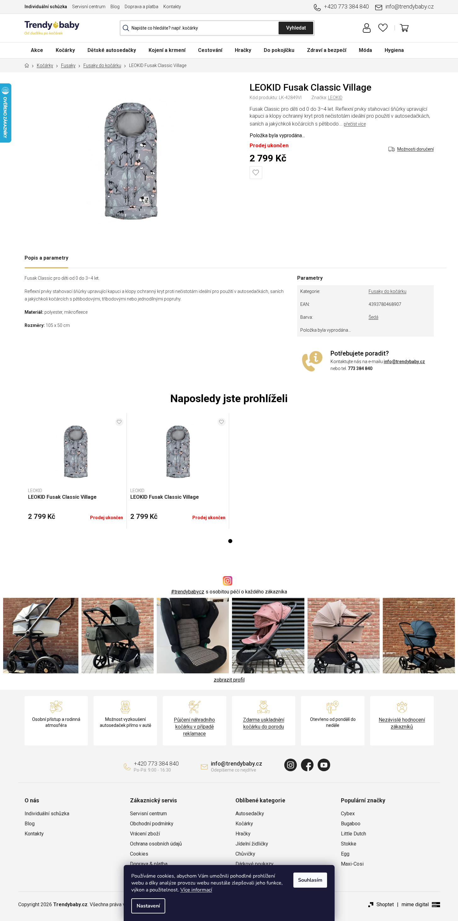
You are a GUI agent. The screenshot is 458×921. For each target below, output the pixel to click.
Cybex (348, 814)
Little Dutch (353, 834)
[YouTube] (324, 765)
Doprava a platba (141, 6)
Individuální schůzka (46, 6)
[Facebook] (307, 765)
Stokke (348, 844)
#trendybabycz (187, 592)
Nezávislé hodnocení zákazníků (402, 723)
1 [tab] (230, 541)
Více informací (196, 889)
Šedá (373, 317)
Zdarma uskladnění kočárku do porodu (263, 723)
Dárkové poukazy (254, 864)
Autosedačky (249, 814)
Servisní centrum (88, 6)
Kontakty (172, 6)
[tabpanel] (76, 471)
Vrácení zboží (145, 834)
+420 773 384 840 (346, 6)
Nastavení (148, 905)
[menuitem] (37, 50)
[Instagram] (290, 765)
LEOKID (335, 97)
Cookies (139, 854)
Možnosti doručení (415, 149)
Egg (345, 854)
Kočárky (244, 824)
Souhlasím (310, 880)
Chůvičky (245, 854)
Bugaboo (350, 824)
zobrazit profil (229, 680)
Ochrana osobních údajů (156, 844)
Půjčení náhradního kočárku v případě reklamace (194, 727)
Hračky (243, 834)
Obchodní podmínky (151, 824)
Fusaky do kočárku (387, 291)
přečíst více (355, 123)
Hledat (296, 28)
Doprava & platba (148, 864)
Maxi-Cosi (352, 864)
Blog (115, 6)
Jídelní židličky (251, 844)
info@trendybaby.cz (409, 6)
